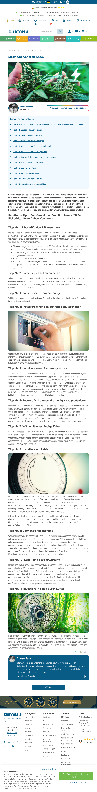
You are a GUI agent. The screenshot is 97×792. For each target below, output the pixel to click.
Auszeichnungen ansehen (71, 702)
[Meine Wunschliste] (77, 31)
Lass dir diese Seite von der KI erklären (69, 108)
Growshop (28, 739)
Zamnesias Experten (49, 749)
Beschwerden (65, 755)
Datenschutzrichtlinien (48, 769)
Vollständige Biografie (26, 676)
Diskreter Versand (49, 752)
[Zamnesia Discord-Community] (13, 746)
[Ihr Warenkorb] (84, 31)
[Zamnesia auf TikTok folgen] (5, 746)
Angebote (28, 746)
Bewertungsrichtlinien (68, 747)
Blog (44, 721)
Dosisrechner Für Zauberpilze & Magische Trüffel (84, 723)
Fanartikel (28, 743)
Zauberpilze (29, 735)
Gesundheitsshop (30, 728)
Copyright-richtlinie (67, 759)
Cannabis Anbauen (23, 50)
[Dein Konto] (70, 31)
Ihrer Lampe (34, 246)
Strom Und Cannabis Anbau (41, 50)
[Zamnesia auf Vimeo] (13, 742)
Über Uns (46, 732)
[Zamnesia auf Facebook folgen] (5, 742)
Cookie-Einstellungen (76, 782)
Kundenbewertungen (50, 735)
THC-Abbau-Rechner (86, 717)
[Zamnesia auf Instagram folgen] (9, 742)
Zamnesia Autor (48, 745)
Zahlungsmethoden (67, 724)
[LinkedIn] (85, 677)
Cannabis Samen (30, 717)
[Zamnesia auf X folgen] (17, 742)
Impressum (64, 721)
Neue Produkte (48, 724)
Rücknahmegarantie (67, 744)
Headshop (28, 721)
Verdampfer (29, 724)
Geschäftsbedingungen (68, 734)
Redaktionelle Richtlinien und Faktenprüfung (66, 764)
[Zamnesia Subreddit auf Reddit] (9, 746)
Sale (26, 750)
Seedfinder (46, 717)
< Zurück (48, 687)
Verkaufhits (47, 728)
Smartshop (28, 732)
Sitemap (46, 756)
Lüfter (26, 249)
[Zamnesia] (21, 31)
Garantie (64, 751)
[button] (13, 108)
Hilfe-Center (65, 717)
